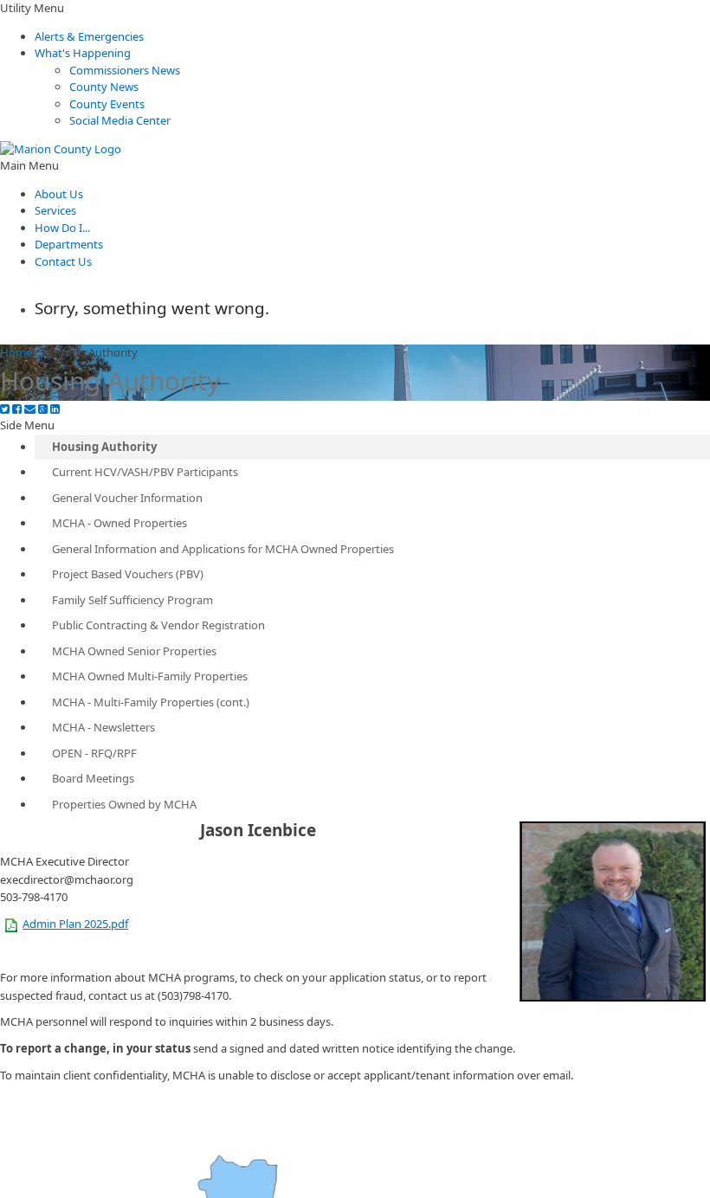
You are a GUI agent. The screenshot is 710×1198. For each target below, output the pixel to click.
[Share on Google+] (43, 409)
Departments (69, 244)
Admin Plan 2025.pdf (75, 923)
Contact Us (63, 261)
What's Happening (83, 53)
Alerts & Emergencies (89, 36)
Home (16, 352)
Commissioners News (124, 70)
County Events (107, 104)
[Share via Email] (30, 409)
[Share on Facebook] (17, 409)
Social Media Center (120, 120)
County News (104, 86)
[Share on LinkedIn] (55, 409)
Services (55, 210)
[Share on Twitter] (5, 409)
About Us (59, 194)
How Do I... (62, 227)
